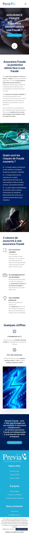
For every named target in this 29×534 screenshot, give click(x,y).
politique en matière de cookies (14, 532)
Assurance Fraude (14, 478)
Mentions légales (14, 491)
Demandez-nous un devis (14, 35)
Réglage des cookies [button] (8, 529)
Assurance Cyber (14, 471)
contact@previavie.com (14, 515)
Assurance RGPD (14, 474)
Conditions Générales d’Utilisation (14, 498)
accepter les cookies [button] (22, 529)
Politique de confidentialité (15, 494)
